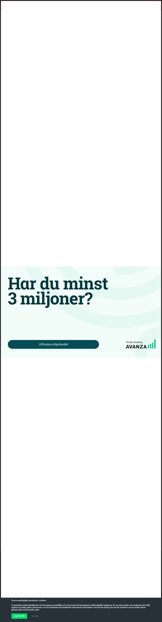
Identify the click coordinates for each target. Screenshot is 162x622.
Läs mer (34, 616)
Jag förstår (19, 616)
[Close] (157, 4)
